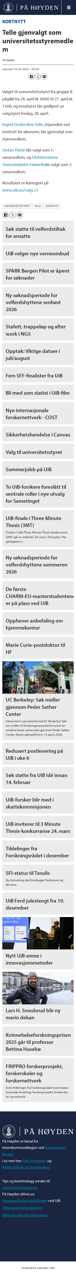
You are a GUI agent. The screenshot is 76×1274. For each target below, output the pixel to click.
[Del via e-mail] (44, 76)
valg (38, 206)
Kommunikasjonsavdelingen (24, 1200)
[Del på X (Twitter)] (38, 76)
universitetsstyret (17, 206)
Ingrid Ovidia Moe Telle (22, 124)
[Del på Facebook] (31, 76)
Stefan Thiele (13, 150)
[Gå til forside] (30, 7)
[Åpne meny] (69, 7)
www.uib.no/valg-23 (20, 190)
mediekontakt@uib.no (19, 1187)
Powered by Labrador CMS (38, 1268)
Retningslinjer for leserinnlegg (26, 1167)
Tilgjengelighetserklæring (22, 1207)
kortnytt (52, 206)
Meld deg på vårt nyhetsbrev (25, 1215)
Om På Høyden (34, 1160)
